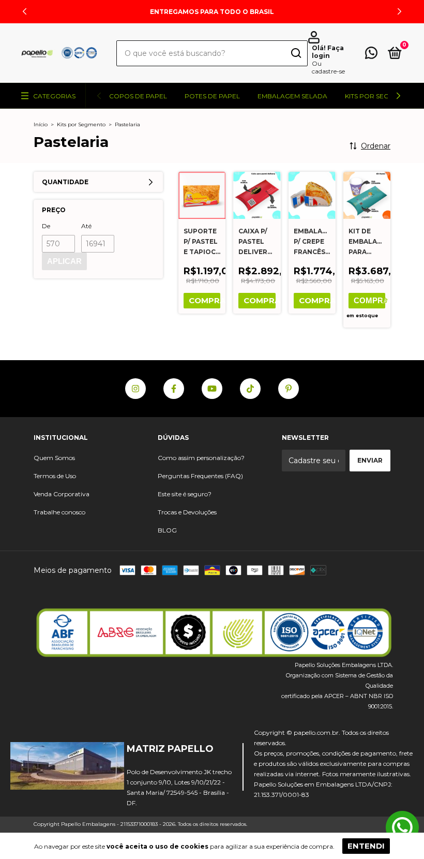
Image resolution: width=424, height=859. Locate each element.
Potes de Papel (212, 96)
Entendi (366, 846)
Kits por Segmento (81, 124)
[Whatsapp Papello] (402, 828)
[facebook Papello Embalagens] (173, 388)
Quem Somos (54, 458)
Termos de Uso (55, 476)
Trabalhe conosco (59, 512)
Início (41, 124)
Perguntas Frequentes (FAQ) (200, 476)
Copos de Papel (138, 96)
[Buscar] (295, 54)
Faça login (328, 52)
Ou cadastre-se (328, 67)
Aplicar (64, 261)
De (46, 226)
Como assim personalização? (201, 458)
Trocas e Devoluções (187, 512)
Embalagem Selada (292, 96)
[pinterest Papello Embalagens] (288, 388)
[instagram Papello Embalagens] (135, 388)
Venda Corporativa (61, 494)
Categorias (54, 96)
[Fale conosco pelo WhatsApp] (371, 55)
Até (86, 226)
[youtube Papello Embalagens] (212, 388)
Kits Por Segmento (379, 96)
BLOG (167, 530)
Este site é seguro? (184, 494)
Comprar (369, 300)
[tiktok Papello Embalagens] (250, 388)
